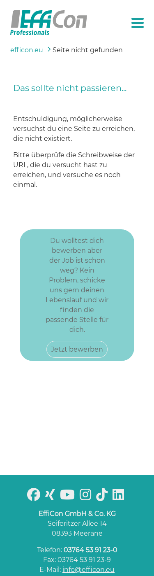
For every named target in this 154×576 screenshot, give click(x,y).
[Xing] (51, 497)
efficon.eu (26, 50)
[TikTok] (103, 497)
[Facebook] (35, 497)
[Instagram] (87, 497)
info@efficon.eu (88, 570)
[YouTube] (69, 497)
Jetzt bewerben (77, 349)
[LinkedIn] (120, 497)
